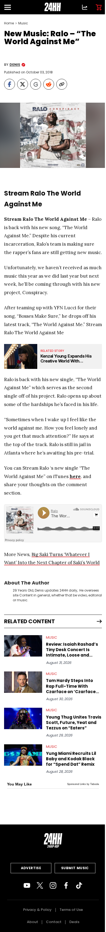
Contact (53, 921)
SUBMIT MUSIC (75, 868)
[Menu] (9, 7)
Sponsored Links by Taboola (83, 784)
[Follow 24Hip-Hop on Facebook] (66, 885)
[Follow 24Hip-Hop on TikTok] (79, 885)
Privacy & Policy (37, 909)
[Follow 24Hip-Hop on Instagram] (53, 885)
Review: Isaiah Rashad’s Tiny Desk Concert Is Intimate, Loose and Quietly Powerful (72, 650)
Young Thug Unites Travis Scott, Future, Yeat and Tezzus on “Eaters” (73, 723)
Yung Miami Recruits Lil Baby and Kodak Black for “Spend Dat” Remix (71, 759)
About (32, 921)
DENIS (15, 65)
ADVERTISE (31, 868)
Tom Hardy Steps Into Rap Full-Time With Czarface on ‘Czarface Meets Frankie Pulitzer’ (71, 686)
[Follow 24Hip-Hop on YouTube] (27, 885)
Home (9, 23)
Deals (74, 921)
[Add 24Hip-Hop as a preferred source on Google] (35, 84)
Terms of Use (71, 909)
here (75, 476)
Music (23, 23)
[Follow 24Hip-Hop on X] (40, 885)
